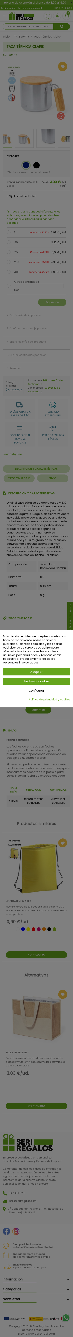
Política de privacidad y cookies (49, 699)
